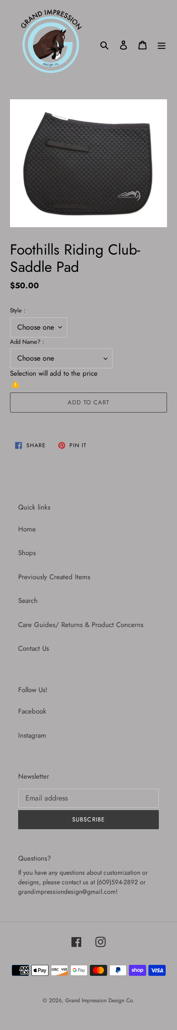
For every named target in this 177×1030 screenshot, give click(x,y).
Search (28, 601)
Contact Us (33, 648)
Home (27, 529)
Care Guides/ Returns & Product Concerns (80, 625)
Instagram (32, 735)
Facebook (32, 711)
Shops (27, 553)
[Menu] (161, 44)
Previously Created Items (54, 577)
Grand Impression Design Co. (99, 1000)
